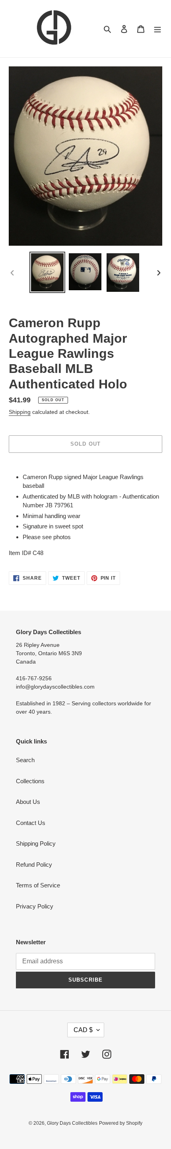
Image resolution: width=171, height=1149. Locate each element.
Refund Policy (34, 864)
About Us (28, 801)
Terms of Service (38, 885)
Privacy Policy (34, 906)
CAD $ (83, 1030)
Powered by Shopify (120, 1123)
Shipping (20, 412)
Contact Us (30, 822)
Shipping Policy (36, 843)
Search (25, 760)
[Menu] (157, 28)
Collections (30, 781)
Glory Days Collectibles (72, 1123)
